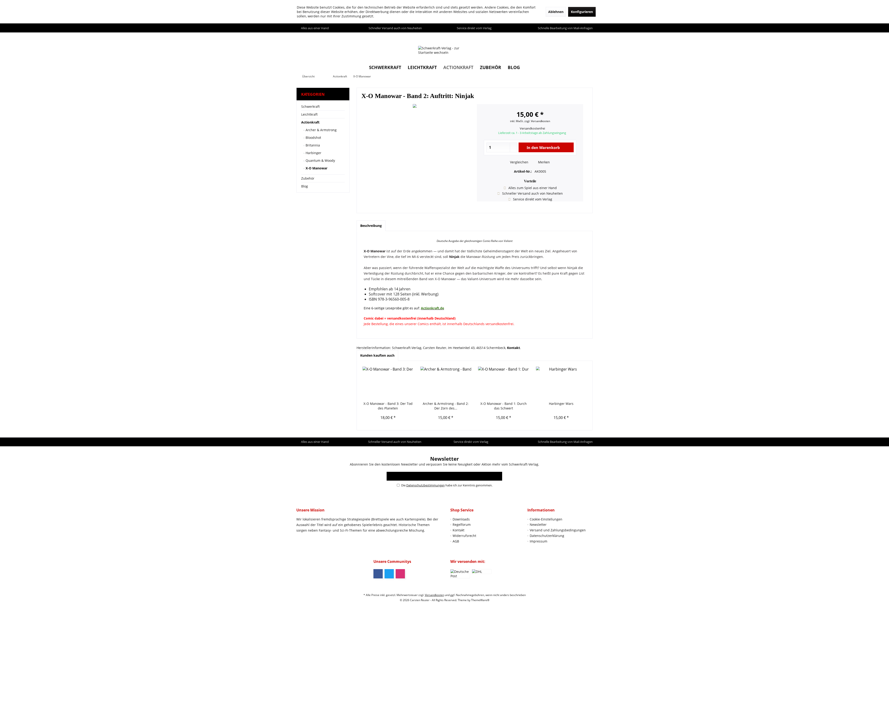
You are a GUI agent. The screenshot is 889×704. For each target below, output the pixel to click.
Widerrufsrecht (464, 535)
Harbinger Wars (561, 403)
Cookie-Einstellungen (546, 519)
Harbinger (313, 153)
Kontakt (458, 530)
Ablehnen (555, 12)
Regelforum (462, 524)
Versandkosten (434, 595)
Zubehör (307, 178)
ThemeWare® (480, 600)
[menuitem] (588, 36)
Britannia (312, 145)
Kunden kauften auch (377, 355)
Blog (304, 186)
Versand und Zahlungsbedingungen (558, 530)
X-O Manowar (316, 168)
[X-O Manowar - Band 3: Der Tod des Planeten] (388, 383)
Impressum (538, 541)
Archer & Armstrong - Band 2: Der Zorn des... (446, 405)
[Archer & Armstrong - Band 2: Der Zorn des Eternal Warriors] (445, 383)
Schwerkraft (310, 106)
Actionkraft (310, 122)
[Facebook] (378, 573)
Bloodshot (313, 137)
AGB (456, 541)
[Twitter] (389, 573)
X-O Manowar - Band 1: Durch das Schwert (503, 405)
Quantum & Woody (320, 160)
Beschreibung (371, 225)
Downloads (461, 519)
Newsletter (538, 524)
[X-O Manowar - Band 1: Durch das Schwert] (503, 383)
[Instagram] (400, 573)
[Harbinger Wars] (561, 383)
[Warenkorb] (588, 37)
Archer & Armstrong (321, 130)
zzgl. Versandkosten (537, 121)
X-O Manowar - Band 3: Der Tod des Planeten (388, 405)
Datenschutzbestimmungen (425, 485)
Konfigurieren (582, 12)
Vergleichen (518, 162)
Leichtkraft (309, 114)
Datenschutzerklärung (547, 535)
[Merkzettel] (578, 37)
